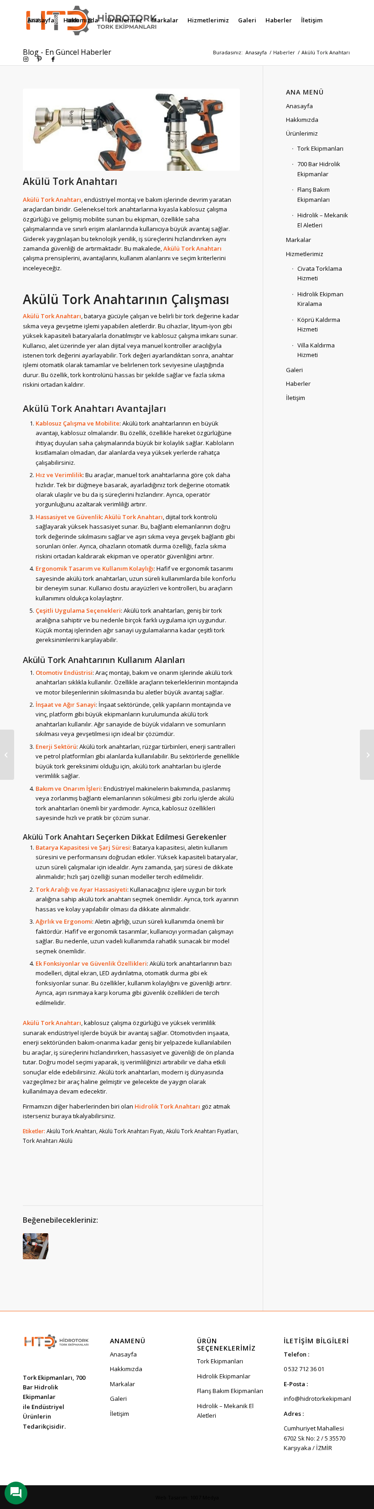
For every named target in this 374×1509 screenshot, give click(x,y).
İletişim (295, 398)
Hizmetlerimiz (304, 254)
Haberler (298, 383)
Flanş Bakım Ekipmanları (313, 194)
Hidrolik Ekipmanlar (223, 1376)
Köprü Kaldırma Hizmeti (318, 324)
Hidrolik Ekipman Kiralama (320, 299)
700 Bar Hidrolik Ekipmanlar (318, 169)
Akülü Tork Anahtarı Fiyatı (131, 1131)
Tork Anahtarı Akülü (48, 1140)
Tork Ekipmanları (320, 148)
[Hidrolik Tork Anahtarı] (367, 755)
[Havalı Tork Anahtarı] (7, 755)
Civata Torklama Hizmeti (319, 273)
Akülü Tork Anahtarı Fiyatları (201, 1131)
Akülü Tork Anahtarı (71, 1131)
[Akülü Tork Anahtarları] (35, 1246)
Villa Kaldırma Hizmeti (316, 350)
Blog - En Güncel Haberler (67, 52)
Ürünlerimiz (302, 133)
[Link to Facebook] (53, 59)
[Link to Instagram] (25, 59)
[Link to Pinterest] (39, 59)
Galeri (294, 370)
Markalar (298, 240)
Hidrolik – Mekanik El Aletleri (322, 220)
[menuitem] (41, 20)
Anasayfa (299, 106)
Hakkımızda (302, 120)
